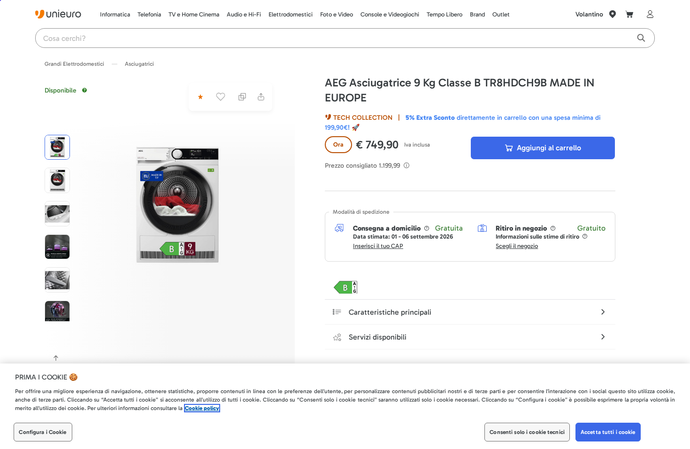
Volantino (589, 14)
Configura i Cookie (42, 432)
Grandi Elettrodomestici (74, 64)
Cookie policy (202, 408)
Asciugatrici (139, 64)
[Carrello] (629, 14)
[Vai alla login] (648, 14)
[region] (345, 406)
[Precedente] (55, 357)
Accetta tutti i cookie (608, 432)
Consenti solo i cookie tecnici (527, 432)
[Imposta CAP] (612, 14)
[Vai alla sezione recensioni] (199, 96)
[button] (177, 204)
